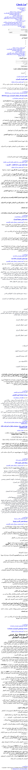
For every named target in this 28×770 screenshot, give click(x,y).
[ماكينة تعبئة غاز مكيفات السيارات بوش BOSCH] (16, 93)
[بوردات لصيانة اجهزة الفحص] (20, 392)
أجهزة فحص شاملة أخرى (18, 98)
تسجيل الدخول (24, 66)
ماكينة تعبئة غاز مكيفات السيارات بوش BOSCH (14, 95)
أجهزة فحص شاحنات (20, 51)
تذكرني (25, 63)
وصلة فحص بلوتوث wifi (21, 462)
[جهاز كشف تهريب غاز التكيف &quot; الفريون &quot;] (15, 162)
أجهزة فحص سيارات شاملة (19, 47)
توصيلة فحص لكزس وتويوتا (20, 521)
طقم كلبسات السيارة (21, 79)
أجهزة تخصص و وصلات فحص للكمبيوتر (16, 53)
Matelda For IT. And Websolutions (20, 768)
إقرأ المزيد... (24, 91)
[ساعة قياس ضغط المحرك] (21, 216)
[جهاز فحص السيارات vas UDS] (20, 256)
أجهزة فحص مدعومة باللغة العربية (14, 49)
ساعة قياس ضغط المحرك (20, 219)
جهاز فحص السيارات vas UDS (19, 258)
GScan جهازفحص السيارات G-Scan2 (17, 628)
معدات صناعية (21, 55)
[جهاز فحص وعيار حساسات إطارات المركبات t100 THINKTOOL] (14, 423)
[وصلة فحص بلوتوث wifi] (21, 460)
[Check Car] (21, 4)
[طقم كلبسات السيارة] (22, 76)
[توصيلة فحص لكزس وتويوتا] (20, 518)
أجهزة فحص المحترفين (17, 50)
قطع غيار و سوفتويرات (18, 397)
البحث (26, 31)
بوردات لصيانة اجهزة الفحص (19, 395)
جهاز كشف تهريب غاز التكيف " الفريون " (16, 164)
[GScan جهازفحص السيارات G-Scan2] (18, 625)
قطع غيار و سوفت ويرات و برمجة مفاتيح (16, 54)
